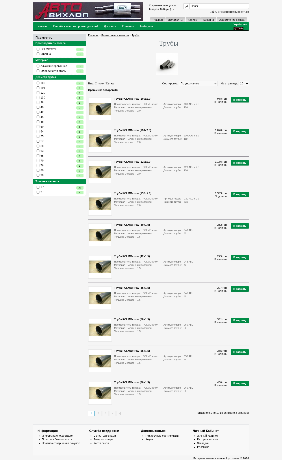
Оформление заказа (232, 19)
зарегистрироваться (236, 11)
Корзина (208, 19)
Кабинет (193, 19)
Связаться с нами (105, 435)
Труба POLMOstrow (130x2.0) (132, 193)
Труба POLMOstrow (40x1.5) (132, 224)
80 (60, 170)
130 (60, 97)
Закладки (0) (175, 19)
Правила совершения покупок (61, 443)
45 (60, 117)
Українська (240, 24)
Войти (213, 11)
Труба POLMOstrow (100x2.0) (132, 98)
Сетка (110, 83)
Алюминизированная (61, 66)
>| (120, 413)
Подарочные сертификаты (162, 435)
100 (60, 83)
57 (60, 141)
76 (60, 165)
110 (60, 87)
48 (60, 121)
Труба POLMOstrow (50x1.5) (132, 319)
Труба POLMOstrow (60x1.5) (132, 382)
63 (60, 151)
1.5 (61, 187)
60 (60, 146)
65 (60, 155)
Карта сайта (101, 443)
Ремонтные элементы (115, 35)
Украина (61, 54)
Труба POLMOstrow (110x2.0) (132, 130)
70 (60, 160)
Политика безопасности (57, 439)
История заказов (207, 439)
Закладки (203, 443)
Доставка (110, 26)
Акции (149, 439)
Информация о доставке (57, 435)
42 (60, 112)
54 (60, 131)
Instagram (146, 26)
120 (60, 92)
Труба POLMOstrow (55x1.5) (132, 350)
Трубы (135, 35)
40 (60, 107)
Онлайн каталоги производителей (75, 26)
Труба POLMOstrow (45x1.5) (132, 287)
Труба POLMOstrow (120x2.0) (132, 161)
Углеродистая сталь (61, 71)
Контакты (128, 26)
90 (60, 175)
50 (60, 126)
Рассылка (203, 447)
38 (60, 102)
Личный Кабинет (207, 435)
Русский (238, 28)
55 (60, 136)
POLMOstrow (61, 49)
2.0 (60, 192)
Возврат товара (103, 439)
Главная (157, 19)
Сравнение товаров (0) (103, 90)
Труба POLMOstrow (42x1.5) (132, 256)
